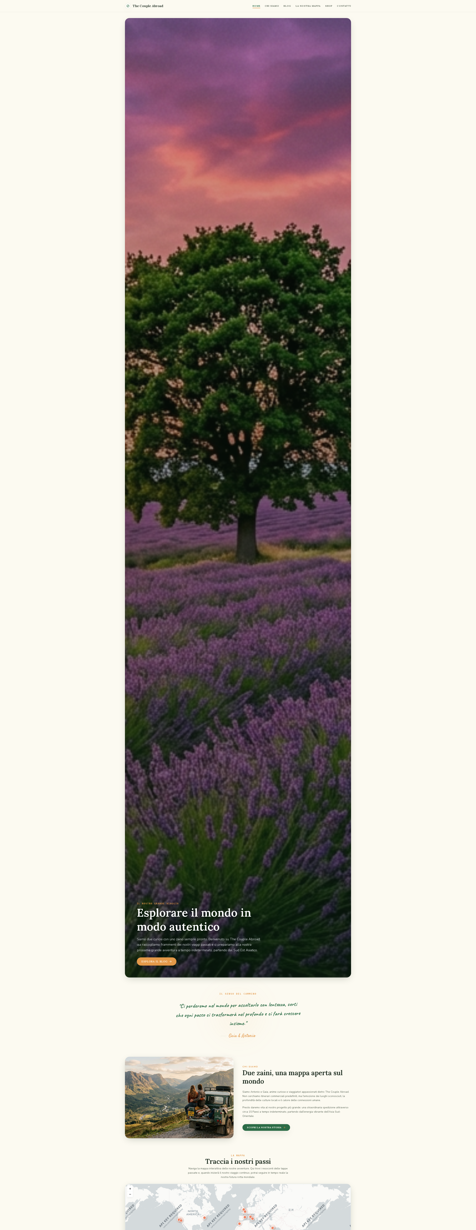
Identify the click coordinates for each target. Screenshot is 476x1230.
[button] (252, 1218)
